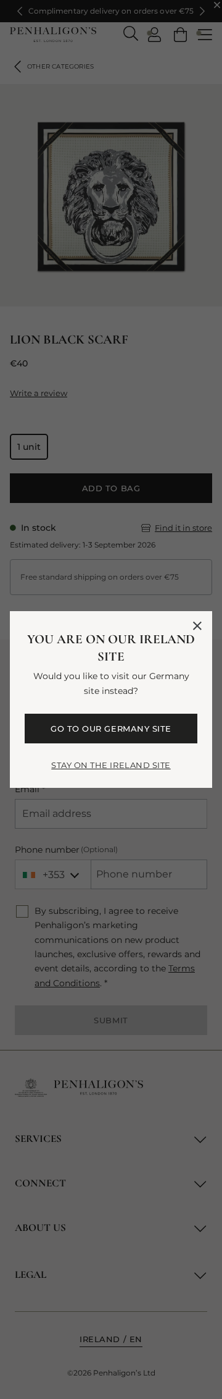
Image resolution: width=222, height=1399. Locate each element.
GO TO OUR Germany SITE (111, 728)
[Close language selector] (197, 626)
